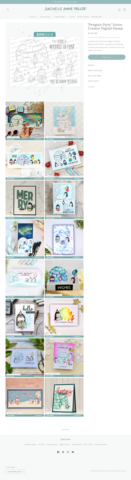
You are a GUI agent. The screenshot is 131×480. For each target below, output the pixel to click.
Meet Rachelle (77, 444)
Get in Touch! (88, 444)
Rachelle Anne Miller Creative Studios (105, 471)
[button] (8, 9)
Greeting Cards (52, 444)
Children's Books (30, 444)
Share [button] (92, 87)
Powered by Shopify (120, 471)
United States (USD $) (14, 472)
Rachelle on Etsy (101, 444)
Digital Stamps (64, 444)
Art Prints (41, 444)
